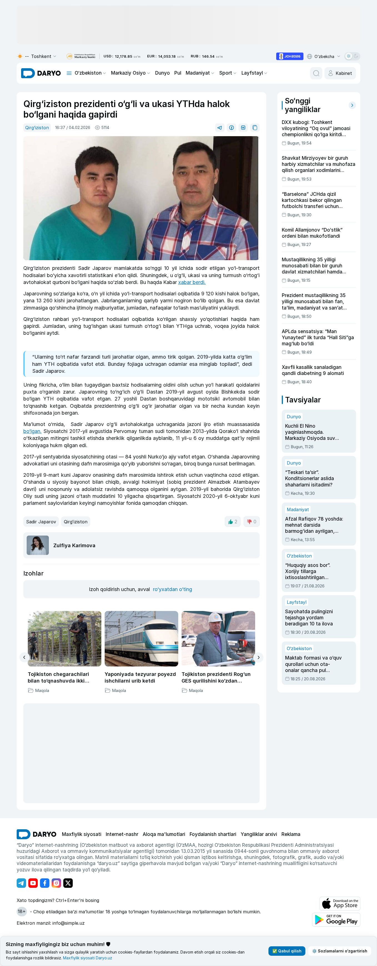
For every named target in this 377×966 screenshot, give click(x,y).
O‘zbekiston (88, 73)
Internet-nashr (122, 834)
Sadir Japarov (41, 521)
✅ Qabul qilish (286, 951)
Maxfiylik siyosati (81, 834)
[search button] (316, 73)
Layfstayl (252, 73)
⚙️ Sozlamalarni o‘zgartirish (339, 951)
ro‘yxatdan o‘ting (172, 589)
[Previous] (24, 657)
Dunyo (162, 73)
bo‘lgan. (32, 431)
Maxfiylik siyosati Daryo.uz (87, 957)
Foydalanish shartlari (213, 834)
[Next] (258, 657)
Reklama (291, 834)
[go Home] (36, 834)
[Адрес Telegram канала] (21, 883)
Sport (225, 73)
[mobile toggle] (69, 73)
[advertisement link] (289, 56)
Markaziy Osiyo (128, 73)
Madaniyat (198, 73)
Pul (177, 73)
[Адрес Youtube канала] (33, 883)
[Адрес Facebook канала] (44, 883)
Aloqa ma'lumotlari (164, 834)
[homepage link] (41, 73)
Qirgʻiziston (75, 521)
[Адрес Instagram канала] (56, 883)
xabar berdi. (192, 282)
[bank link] (80, 56)
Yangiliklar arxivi (259, 834)
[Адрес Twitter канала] (68, 883)
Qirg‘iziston (37, 127)
